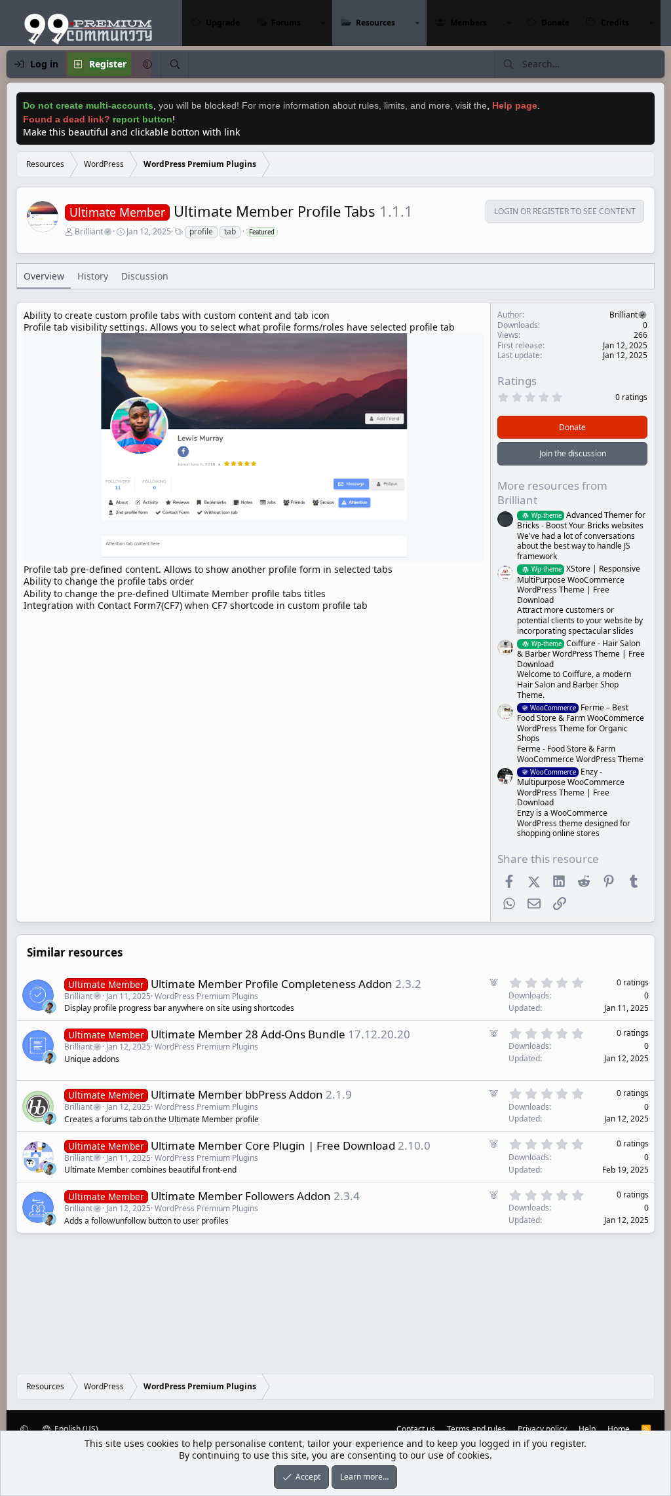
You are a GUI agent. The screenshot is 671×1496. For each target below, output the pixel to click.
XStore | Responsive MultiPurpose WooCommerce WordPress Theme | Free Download (578, 584)
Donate (555, 22)
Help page (514, 105)
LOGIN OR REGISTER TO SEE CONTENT (565, 211)
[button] (323, 23)
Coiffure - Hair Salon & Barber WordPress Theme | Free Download (581, 654)
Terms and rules (476, 1428)
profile (201, 231)
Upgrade (223, 22)
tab (230, 231)
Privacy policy (542, 1428)
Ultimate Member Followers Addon (241, 1195)
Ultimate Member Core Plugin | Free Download (273, 1145)
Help (587, 1428)
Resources (375, 22)
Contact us (415, 1428)
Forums (286, 22)
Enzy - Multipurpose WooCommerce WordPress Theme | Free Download (570, 787)
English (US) (75, 1428)
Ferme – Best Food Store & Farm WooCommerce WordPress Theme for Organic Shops (580, 723)
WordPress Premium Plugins (206, 996)
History (92, 276)
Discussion (144, 276)
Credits (615, 22)
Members (468, 22)
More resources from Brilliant (552, 492)
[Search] (174, 64)
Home (618, 1428)
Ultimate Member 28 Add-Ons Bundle (248, 1034)
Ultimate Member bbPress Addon (237, 1094)
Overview (44, 276)
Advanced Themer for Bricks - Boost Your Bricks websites (581, 520)
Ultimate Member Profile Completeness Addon (272, 983)
